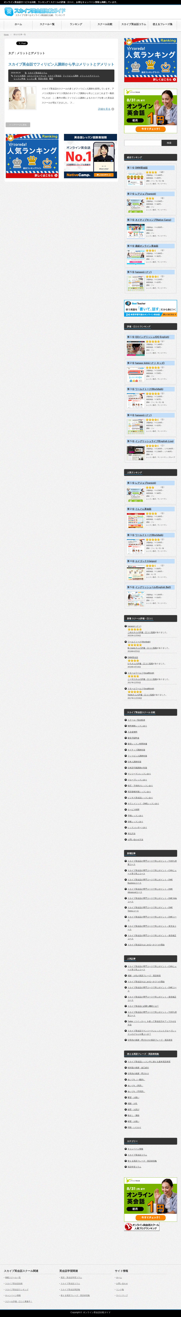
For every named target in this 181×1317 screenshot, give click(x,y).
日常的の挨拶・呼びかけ (138, 1073)
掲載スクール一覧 (13, 1277)
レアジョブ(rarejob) (145, 193)
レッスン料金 (19, 79)
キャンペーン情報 (135, 1149)
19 (162, 172)
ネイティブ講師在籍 (136, 750)
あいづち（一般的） (136, 1079)
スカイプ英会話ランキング (16, 1289)
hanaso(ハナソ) (143, 272)
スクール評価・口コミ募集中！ (18, 1301)
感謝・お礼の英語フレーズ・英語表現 (144, 975)
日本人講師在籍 (134, 762)
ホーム (119, 1277)
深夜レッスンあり (135, 822)
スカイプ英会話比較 (14, 1283)
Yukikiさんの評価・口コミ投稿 (141, 695)
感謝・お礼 (132, 1103)
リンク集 (120, 1289)
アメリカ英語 (19, 76)
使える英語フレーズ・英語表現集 (142, 1161)
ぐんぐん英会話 (143, 509)
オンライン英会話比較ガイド (97, 1312)
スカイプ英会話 (54, 76)
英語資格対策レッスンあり (139, 792)
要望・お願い (133, 1097)
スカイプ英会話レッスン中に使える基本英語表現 (149, 1062)
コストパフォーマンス (36, 76)
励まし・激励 (133, 1115)
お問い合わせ (122, 1283)
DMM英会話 (141, 167)
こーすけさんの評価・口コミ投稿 (142, 679)
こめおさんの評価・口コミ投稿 (141, 632)
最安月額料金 (133, 738)
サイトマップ (122, 1295)
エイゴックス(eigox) (145, 561)
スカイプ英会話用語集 (70, 1289)
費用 (51, 79)
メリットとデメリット (89, 76)
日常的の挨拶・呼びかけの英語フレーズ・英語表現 (150, 1040)
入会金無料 (132, 732)
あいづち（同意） (135, 1085)
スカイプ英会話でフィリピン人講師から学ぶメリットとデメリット (61, 64)
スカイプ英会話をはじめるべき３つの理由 (146, 945)
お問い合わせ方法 (135, 839)
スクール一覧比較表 (136, 720)
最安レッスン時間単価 (137, 744)
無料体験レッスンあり (137, 726)
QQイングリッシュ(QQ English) (152, 337)
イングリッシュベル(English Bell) (153, 587)
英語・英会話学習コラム (71, 1277)
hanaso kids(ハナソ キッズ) (149, 363)
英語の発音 (43, 79)
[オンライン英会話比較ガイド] (35, 16)
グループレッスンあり (137, 780)
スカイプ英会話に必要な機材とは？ (143, 1006)
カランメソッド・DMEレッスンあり (143, 803)
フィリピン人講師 (70, 76)
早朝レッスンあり (135, 816)
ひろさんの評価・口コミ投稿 (140, 663)
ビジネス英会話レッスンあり (140, 798)
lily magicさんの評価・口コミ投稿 (142, 648)
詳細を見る (104, 108)
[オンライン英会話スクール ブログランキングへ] (141, 1230)
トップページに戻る (18, 125)
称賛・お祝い (133, 1121)
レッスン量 (32, 79)
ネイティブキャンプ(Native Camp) (153, 220)
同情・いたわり (134, 1127)
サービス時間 (133, 809)
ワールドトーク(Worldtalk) (149, 389)
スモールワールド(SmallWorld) (141, 673)
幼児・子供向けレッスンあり (140, 786)
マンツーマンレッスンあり (139, 774)
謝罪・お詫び (133, 1109)
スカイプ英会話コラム (37, 73)
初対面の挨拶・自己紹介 (138, 1068)
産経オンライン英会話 (146, 246)
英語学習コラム (134, 1167)
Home (6, 34)
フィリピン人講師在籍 (137, 756)
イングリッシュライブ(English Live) (154, 441)
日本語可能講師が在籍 (137, 768)
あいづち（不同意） (136, 1091)
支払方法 (131, 833)
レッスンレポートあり (137, 827)
